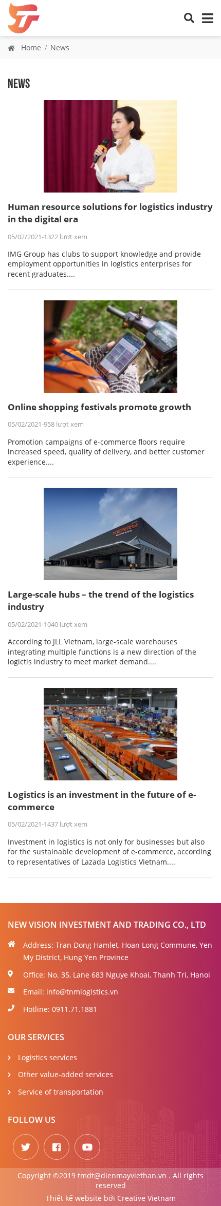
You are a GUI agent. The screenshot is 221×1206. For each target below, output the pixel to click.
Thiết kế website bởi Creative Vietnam (111, 1198)
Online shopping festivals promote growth (99, 407)
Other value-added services (65, 1074)
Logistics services (47, 1057)
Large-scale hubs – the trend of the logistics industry (101, 600)
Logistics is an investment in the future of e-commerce (102, 801)
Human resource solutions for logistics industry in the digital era (110, 213)
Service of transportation (60, 1092)
